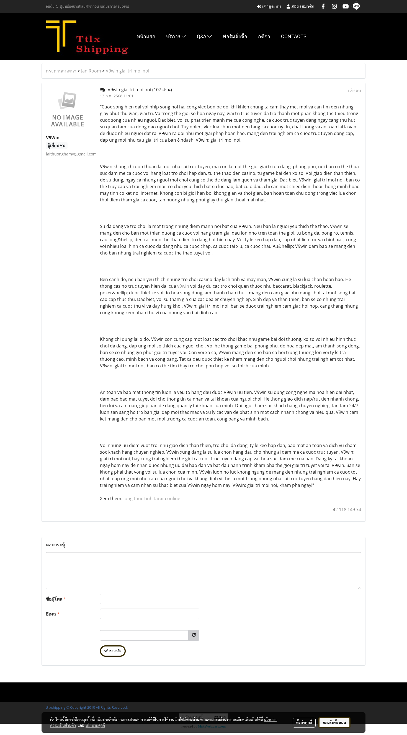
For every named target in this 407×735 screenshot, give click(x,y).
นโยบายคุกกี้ (95, 725)
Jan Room (91, 71)
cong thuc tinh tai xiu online (151, 498)
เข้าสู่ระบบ (271, 6)
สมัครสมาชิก (302, 6)
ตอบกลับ (114, 651)
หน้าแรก (146, 36)
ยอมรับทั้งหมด (334, 722)
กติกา (264, 36)
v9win (183, 286)
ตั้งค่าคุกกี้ (304, 722)
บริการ (174, 36)
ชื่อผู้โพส (56, 599)
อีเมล (53, 614)
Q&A (202, 36)
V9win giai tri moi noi (127, 71)
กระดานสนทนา (61, 71)
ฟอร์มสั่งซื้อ (235, 36)
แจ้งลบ (354, 90)
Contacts (293, 36)
